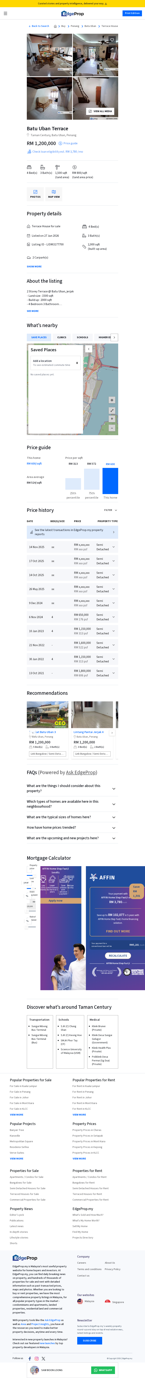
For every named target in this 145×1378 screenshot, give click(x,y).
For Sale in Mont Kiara (22, 1103)
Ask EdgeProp (81, 772)
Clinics (61, 337)
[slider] (34, 875)
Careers (81, 1263)
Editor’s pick (17, 1215)
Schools (82, 337)
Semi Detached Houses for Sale (28, 1188)
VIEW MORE (16, 1115)
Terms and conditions (89, 1269)
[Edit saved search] (112, 49)
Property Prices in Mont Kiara (88, 1141)
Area (23, 1324)
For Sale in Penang (20, 1092)
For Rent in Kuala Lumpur (86, 1086)
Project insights (40, 1324)
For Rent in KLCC (81, 1109)
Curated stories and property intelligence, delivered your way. (71, 3)
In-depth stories (19, 1232)
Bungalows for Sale (21, 1183)
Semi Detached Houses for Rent (90, 1188)
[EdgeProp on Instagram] (37, 1358)
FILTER (108, 510)
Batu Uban (90, 26)
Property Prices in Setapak (87, 1136)
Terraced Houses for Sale (24, 1194)
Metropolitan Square (21, 1141)
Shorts (13, 1243)
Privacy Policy (112, 1269)
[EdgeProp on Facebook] (30, 1358)
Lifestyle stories (19, 1238)
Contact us (83, 1276)
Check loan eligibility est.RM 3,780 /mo (57, 152)
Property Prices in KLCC (85, 1153)
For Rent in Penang (83, 1092)
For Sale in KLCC (19, 1109)
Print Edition (132, 13)
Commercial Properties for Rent (90, 1200)
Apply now (55, 901)
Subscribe (89, 1341)
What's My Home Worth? (85, 1221)
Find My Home (80, 1232)
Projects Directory (82, 1238)
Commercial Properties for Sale (28, 1200)
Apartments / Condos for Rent (89, 1177)
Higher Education (110, 337)
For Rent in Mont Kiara (84, 1103)
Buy (63, 26)
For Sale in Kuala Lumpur (23, 1086)
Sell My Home (80, 1226)
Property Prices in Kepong (87, 1147)
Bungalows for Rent (83, 1183)
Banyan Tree (17, 1130)
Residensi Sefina (19, 1147)
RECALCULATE (118, 956)
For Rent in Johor (82, 1097)
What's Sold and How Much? (87, 1215)
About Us (110, 1263)
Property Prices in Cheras (86, 1130)
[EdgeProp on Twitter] (43, 1358)
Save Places (39, 337)
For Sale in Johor (19, 1097)
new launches (47, 1343)
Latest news (17, 1226)
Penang (75, 26)
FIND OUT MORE (118, 931)
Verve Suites (17, 1153)
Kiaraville (15, 1136)
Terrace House (109, 26)
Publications (17, 1221)
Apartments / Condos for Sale (26, 1177)
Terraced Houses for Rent (87, 1194)
